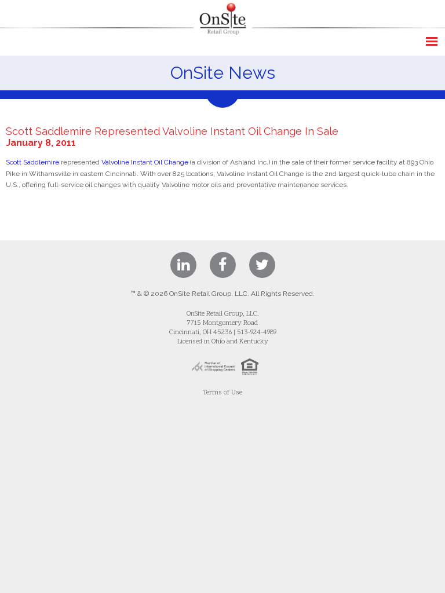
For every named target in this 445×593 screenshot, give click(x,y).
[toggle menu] (431, 41)
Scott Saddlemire (32, 162)
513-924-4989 (256, 332)
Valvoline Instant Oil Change (144, 162)
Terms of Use (222, 392)
